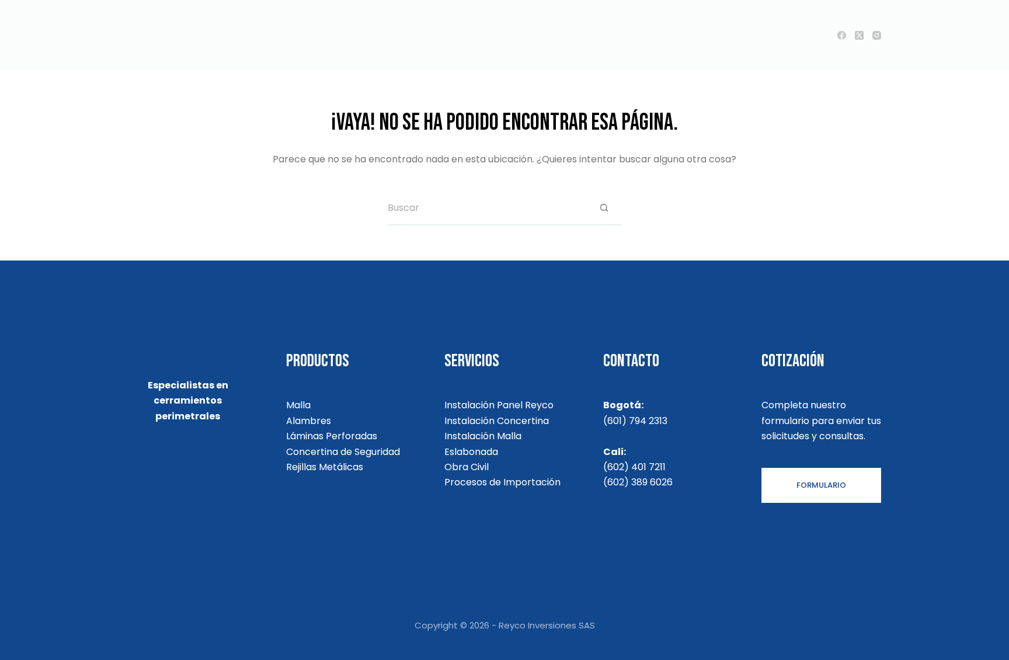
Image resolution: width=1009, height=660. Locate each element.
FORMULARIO (821, 485)
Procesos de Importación (502, 482)
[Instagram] (876, 35)
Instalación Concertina (496, 421)
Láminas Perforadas (331, 436)
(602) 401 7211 (634, 467)
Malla (298, 405)
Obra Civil (466, 467)
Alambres (308, 421)
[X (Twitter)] (859, 35)
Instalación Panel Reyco (499, 405)
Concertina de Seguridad (343, 451)
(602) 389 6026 (638, 482)
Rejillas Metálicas (324, 467)
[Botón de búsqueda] (603, 207)
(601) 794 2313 (635, 421)
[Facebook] (841, 35)
